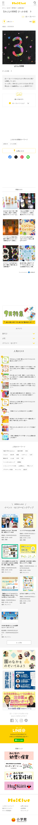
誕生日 (25, 469)
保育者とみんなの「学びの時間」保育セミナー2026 (9, 531)
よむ (4, 338)
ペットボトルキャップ (9, 462)
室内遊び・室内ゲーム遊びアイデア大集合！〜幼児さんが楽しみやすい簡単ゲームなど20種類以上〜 (22, 368)
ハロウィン (24, 454)
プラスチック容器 (8, 469)
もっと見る (19, 642)
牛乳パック (30, 466)
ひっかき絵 (13, 144)
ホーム (4, 8)
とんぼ (12, 458)
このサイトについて (8, 806)
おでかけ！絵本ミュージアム (27, 593)
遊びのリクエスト (7, 808)
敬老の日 (5, 458)
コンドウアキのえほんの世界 (27, 530)
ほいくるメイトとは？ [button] (18, 103)
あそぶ (4, 333)
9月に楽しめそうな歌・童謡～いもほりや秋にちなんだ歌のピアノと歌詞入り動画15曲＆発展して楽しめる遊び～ (23, 377)
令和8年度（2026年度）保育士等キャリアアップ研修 (28, 562)
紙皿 (17, 454)
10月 (17, 458)
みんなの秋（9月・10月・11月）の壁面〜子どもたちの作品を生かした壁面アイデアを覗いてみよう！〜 (22, 385)
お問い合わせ (24, 806)
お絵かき (5, 144)
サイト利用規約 (6, 810)
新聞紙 (19, 462)
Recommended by (23, 272)
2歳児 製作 (20, 451)
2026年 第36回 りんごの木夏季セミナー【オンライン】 (10, 626)
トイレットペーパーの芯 (9, 466)
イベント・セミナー (9, 343)
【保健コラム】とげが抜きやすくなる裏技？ (21, 411)
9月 (22, 458)
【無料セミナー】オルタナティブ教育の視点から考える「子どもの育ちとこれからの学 (10, 595)
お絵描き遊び (21, 8)
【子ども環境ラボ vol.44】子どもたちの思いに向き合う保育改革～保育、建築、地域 (10, 563)
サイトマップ (24, 810)
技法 (26, 451)
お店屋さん (21, 466)
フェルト (5, 454)
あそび (8, 8)
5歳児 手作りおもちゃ (9, 451)
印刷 (30, 21)
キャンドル (18, 469)
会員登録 (23, 808)
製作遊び (14, 8)
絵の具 (12, 454)
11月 (31, 454)
